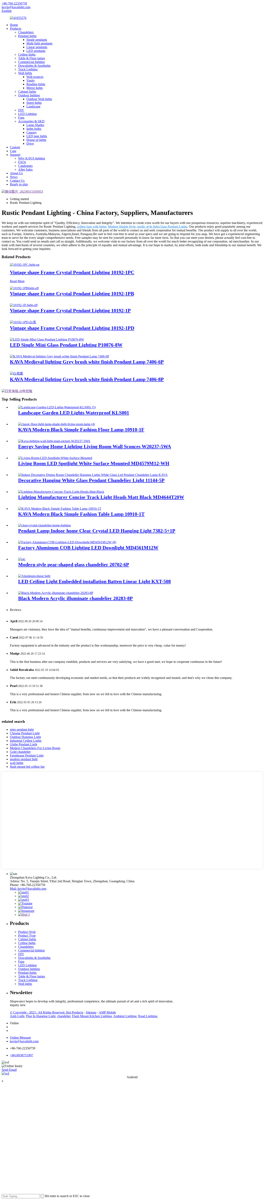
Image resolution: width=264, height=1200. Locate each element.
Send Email (9, 1069)
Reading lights (35, 84)
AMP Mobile (107, 1012)
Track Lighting (28, 69)
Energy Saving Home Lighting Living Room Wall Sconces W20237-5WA (94, 446)
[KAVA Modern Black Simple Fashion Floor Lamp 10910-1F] (56, 424)
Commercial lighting (31, 62)
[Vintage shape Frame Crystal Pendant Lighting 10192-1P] (24, 305)
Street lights (34, 102)
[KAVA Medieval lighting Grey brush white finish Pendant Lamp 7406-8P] (16, 373)
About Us (16, 173)
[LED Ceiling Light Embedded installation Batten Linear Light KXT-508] (34, 576)
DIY (21, 110)
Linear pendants (36, 47)
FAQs (22, 162)
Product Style (27, 932)
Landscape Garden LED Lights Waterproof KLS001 (73, 412)
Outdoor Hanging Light (25, 737)
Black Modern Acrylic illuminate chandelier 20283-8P (75, 598)
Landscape (33, 106)
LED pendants (35, 51)
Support (15, 154)
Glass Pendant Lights (173, 226)
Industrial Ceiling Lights (25, 740)
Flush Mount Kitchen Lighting (92, 1016)
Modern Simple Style (122, 226)
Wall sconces (34, 77)
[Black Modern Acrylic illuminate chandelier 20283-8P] (55, 593)
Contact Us (17, 180)
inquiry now (18, 1005)
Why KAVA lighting (31, 158)
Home (14, 25)
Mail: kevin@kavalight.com (28, 888)
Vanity (30, 80)
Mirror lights (34, 88)
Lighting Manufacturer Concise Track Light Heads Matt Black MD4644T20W (101, 497)
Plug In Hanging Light (40, 1016)
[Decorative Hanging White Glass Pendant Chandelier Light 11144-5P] (93, 475)
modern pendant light (24, 759)
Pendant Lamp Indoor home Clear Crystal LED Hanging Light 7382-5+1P (96, 530)
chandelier (63, 1016)
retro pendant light (22, 729)
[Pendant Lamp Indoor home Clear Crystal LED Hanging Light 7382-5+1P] (44, 525)
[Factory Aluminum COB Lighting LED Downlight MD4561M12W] (67, 542)
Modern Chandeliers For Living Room (35, 748)
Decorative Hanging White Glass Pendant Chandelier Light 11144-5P (91, 480)
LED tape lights (36, 136)
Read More (17, 281)
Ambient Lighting (125, 1016)
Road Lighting (147, 1016)
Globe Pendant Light (23, 744)
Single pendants (36, 39)
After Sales (25, 169)
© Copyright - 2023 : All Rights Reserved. (38, 1012)
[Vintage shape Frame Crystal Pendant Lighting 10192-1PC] (24, 264)
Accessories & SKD (31, 121)
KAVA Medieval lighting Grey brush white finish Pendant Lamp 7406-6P (87, 361)
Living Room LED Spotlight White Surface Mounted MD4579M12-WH (93, 463)
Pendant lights (27, 36)
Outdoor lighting (29, 95)
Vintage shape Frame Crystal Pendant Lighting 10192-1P (70, 310)
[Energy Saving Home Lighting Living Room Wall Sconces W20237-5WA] (54, 441)
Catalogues (25, 166)
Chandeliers (26, 32)
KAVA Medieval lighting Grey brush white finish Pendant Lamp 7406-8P (87, 379)
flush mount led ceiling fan (27, 766)
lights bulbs (33, 128)
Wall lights (25, 73)
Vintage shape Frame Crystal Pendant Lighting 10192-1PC (72, 272)
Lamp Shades (35, 125)
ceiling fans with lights (91, 226)
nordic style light (148, 226)
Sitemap (91, 1012)
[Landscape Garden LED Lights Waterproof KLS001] (57, 407)
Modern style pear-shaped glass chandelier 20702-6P (73, 564)
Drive (30, 143)
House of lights (36, 140)
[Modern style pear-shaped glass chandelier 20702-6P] (21, 559)
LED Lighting (27, 114)
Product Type (27, 935)
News (14, 177)
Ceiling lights (26, 54)
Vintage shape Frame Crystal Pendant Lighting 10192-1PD (72, 328)
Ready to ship (19, 184)
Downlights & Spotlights (34, 65)
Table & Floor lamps (31, 58)
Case (13, 151)
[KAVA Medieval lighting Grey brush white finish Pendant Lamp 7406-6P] (59, 356)
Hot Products (74, 1012)
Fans (21, 117)
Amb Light (17, 1016)
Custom (15, 147)
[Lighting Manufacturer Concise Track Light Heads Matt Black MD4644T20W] (61, 491)
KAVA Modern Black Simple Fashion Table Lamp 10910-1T (81, 514)
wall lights (16, 763)
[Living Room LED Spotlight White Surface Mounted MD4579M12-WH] (55, 458)
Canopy (31, 132)
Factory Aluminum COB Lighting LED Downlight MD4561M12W (88, 547)
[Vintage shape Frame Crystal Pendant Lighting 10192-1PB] (24, 288)
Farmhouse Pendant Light (27, 755)
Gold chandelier (20, 752)
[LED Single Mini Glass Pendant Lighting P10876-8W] (47, 339)
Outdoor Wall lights (39, 99)
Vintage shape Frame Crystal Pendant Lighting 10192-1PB (72, 293)
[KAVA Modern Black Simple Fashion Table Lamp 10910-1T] (59, 508)
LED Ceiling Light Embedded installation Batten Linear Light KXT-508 (94, 581)
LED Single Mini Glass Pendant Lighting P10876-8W (66, 345)
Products (15, 28)
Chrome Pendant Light (25, 733)
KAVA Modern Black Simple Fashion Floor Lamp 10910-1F (81, 429)
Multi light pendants (39, 43)
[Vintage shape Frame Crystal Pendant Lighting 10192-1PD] (23, 322)
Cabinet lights (27, 91)
